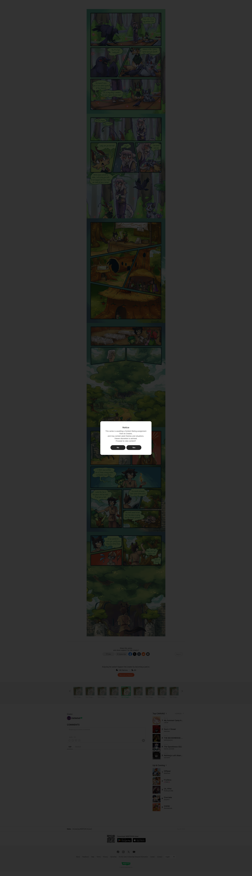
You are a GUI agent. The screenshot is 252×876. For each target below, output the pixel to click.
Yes (133, 447)
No (118, 447)
